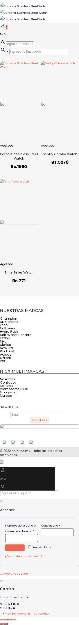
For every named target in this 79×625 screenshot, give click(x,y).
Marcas (6, 395)
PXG (3, 361)
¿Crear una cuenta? (14, 574)
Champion (8, 318)
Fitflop (5, 338)
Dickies (5, 344)
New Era (6, 348)
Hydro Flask (9, 331)
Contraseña (57, 525)
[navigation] (39, 598)
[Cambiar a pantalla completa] (6, 619)
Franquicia (8, 392)
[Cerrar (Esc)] (14, 619)
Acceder (15, 548)
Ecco (4, 325)
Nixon (4, 341)
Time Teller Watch (19, 272)
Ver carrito (41, 613)
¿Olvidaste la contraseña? (23, 556)
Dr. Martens (9, 321)
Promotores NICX (14, 389)
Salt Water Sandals (15, 334)
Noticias (6, 385)
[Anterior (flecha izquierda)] (2, 624)
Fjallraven (7, 328)
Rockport (7, 351)
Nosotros (7, 379)
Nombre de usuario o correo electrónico (21, 528)
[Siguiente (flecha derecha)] (6, 624)
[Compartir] (10, 619)
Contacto (8, 382)
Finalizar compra (16, 613)
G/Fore (5, 357)
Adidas (5, 354)
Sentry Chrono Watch (60, 154)
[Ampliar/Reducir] (2, 619)
